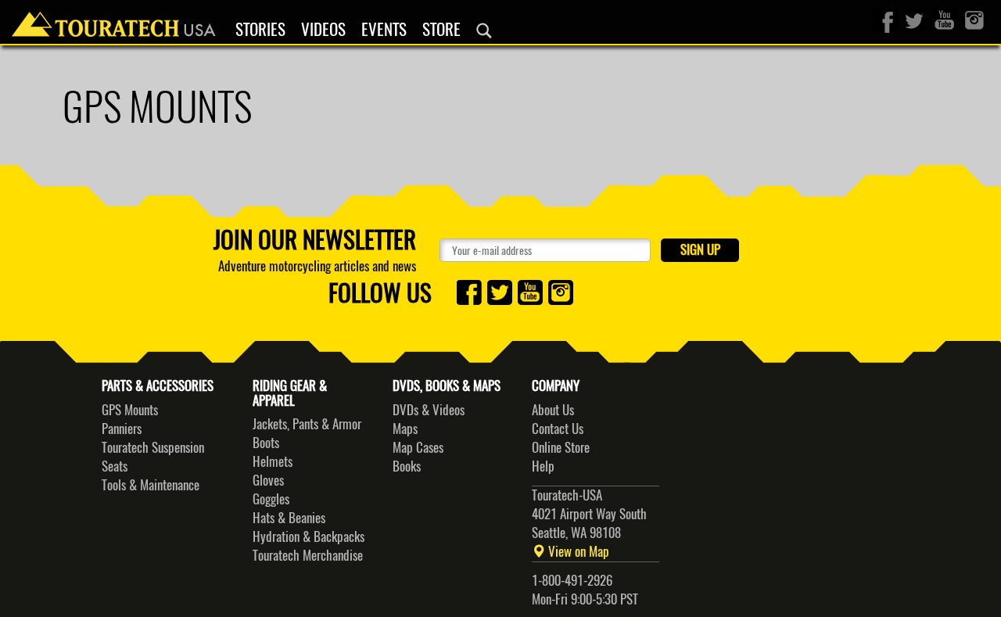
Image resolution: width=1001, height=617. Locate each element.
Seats (114, 466)
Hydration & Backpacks (308, 536)
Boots (266, 442)
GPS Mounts (130, 409)
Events (384, 30)
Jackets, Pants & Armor (307, 423)
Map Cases (418, 447)
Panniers (122, 428)
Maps (405, 428)
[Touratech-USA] (114, 19)
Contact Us (557, 428)
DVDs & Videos (429, 409)
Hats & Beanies (289, 517)
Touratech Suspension (153, 447)
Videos (323, 30)
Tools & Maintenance (150, 484)
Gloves (268, 480)
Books (407, 466)
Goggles (271, 499)
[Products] (484, 30)
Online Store (561, 447)
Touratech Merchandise (308, 555)
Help (543, 466)
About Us (553, 409)
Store (441, 30)
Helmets (272, 461)
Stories (260, 30)
